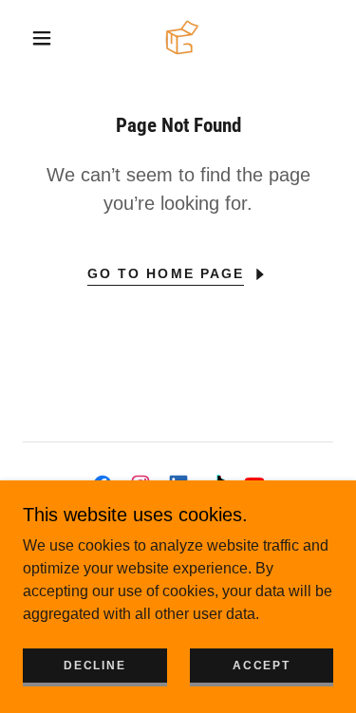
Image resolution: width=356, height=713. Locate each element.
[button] (42, 38)
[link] (181, 37)
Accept (261, 665)
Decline (94, 665)
